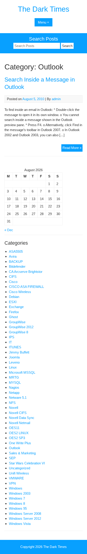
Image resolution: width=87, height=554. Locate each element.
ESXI (13, 302)
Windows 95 (18, 508)
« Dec (8, 230)
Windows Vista (20, 524)
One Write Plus (20, 443)
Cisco (13, 282)
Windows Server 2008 (25, 513)
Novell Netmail (19, 423)
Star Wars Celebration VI (27, 463)
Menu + (43, 22)
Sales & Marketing (22, 453)
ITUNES (15, 347)
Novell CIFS (18, 413)
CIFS (13, 276)
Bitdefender (17, 266)
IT (10, 342)
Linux (13, 367)
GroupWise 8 (18, 332)
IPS (11, 337)
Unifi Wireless (19, 473)
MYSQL (15, 382)
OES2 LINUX (19, 433)
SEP (12, 458)
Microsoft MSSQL (22, 372)
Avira (13, 256)
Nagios (14, 387)
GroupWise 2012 (21, 327)
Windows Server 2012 (25, 518)
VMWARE (16, 478)
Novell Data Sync (21, 418)
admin (56, 99)
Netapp (14, 392)
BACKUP (16, 261)
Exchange (16, 307)
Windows (15, 488)
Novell (13, 408)
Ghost (13, 317)
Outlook (14, 448)
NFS (12, 403)
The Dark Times (43, 9)
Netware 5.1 (18, 397)
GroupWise (17, 322)
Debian (14, 297)
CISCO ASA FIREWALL (26, 287)
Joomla (14, 357)
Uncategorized (19, 468)
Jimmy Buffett (19, 352)
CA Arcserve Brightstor (25, 272)
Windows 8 (17, 503)
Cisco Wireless (20, 292)
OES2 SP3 (17, 438)
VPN (12, 483)
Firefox (14, 312)
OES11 (14, 428)
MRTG (14, 377)
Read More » (72, 149)
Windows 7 (17, 498)
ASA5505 (16, 251)
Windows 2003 (19, 493)
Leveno (14, 362)
